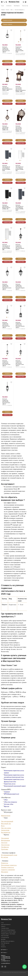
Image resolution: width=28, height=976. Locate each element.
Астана (3, 959)
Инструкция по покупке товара (8, 932)
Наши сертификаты (5, 924)
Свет (11, 9)
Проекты (3, 926)
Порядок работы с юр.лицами (8, 933)
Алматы (3, 955)
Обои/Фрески (17, 5)
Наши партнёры (5, 935)
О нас (2, 922)
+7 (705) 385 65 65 (5, 956)
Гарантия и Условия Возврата (8, 930)
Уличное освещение (19, 9)
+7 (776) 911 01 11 (5, 960)
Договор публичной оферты (7, 941)
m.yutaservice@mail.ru (5, 963)
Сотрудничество (5, 937)
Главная (3, 9)
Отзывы (3, 944)
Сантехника (8, 5)
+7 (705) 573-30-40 (5, 958)
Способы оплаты (5, 928)
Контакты (3, 946)
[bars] (1, 2)
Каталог (7, 9)
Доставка (3, 939)
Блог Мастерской (5, 943)
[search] (4, 2)
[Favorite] (11, 30)
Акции (2, 5)
